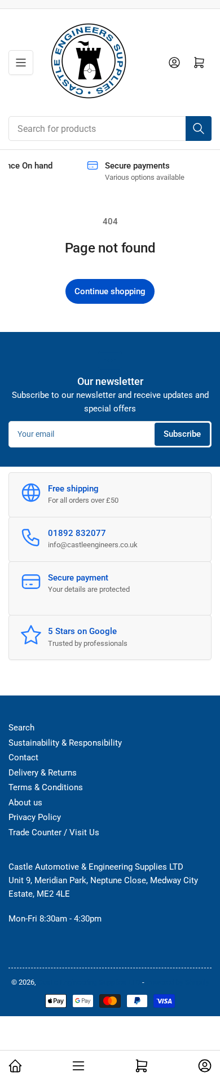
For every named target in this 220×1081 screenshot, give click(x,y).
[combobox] (110, 128)
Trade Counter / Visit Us (53, 832)
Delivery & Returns (42, 773)
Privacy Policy (34, 817)
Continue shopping (110, 291)
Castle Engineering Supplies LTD (90, 982)
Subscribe (182, 434)
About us (25, 803)
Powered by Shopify (177, 982)
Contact (23, 757)
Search (21, 728)
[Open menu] (20, 62)
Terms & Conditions (45, 787)
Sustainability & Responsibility (65, 743)
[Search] (198, 128)
